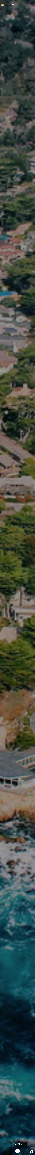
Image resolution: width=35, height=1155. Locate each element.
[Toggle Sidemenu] (32, 5)
